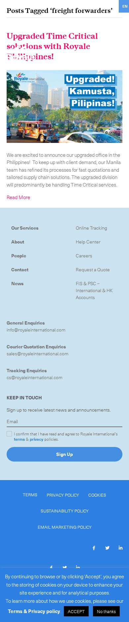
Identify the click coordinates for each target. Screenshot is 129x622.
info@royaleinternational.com (36, 329)
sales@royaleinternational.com (37, 353)
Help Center (88, 241)
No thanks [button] (106, 611)
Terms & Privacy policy (34, 611)
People (18, 255)
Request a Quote (93, 269)
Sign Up (64, 454)
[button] (94, 548)
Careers (84, 255)
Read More (18, 197)
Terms (30, 494)
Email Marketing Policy (65, 527)
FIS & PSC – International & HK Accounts (94, 290)
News (17, 283)
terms (19, 439)
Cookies (97, 495)
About (17, 241)
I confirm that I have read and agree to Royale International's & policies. (66, 436)
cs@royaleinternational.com (35, 377)
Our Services (24, 227)
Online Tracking (91, 227)
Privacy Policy (63, 495)
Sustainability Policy (65, 511)
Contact (19, 269)
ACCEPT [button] (76, 611)
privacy (36, 439)
